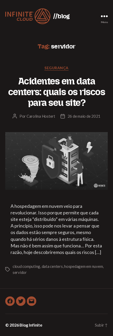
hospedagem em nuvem (83, 266)
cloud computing (26, 266)
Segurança (56, 68)
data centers (52, 266)
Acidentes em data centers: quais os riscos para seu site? (56, 91)
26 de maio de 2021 (84, 116)
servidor (20, 272)
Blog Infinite (30, 324)
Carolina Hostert (41, 116)
